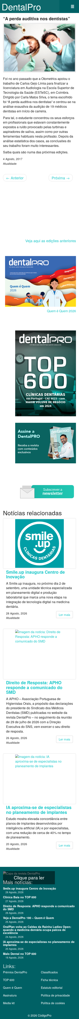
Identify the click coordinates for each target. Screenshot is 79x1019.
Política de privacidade (55, 995)
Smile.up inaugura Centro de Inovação (35, 574)
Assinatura (10, 995)
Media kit (9, 1003)
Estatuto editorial (51, 988)
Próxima (61, 177)
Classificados (49, 972)
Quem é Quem (12, 988)
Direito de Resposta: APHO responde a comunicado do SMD (34, 687)
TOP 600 (8, 980)
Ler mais (64, 614)
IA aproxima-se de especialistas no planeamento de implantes (39, 809)
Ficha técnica (49, 980)
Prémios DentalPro (15, 972)
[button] (72, 6)
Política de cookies (53, 1003)
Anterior (14, 177)
